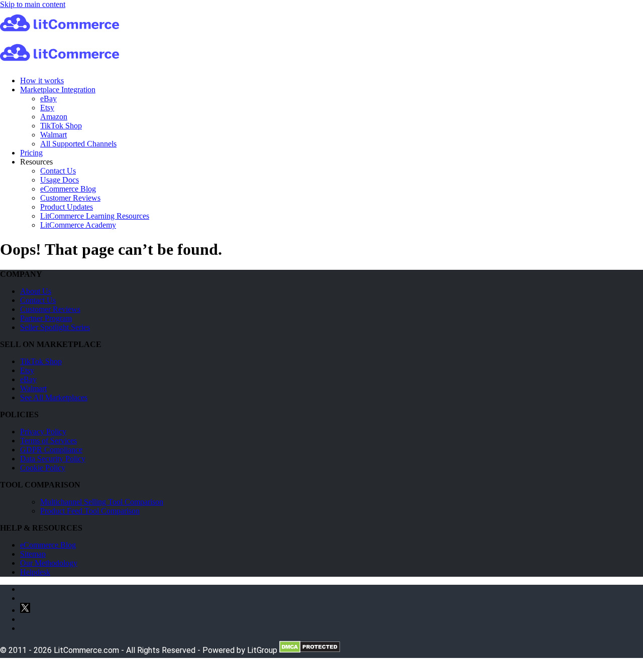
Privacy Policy (43, 431)
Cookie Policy (42, 467)
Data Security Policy (52, 458)
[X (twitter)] (25, 610)
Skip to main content (32, 4)
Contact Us (58, 170)
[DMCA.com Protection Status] (309, 650)
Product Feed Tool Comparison (90, 511)
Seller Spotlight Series (55, 327)
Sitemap (33, 554)
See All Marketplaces (53, 397)
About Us (35, 291)
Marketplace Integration (57, 89)
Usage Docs (59, 180)
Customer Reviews (70, 198)
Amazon (53, 116)
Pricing (31, 152)
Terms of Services (48, 440)
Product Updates (66, 207)
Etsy (47, 107)
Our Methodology (48, 563)
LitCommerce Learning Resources (94, 216)
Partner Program (46, 318)
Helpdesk (35, 572)
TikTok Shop (61, 125)
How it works (42, 80)
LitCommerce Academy (78, 225)
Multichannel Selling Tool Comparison (101, 501)
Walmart (53, 134)
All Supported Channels (78, 143)
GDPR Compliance (51, 449)
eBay (48, 98)
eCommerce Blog (68, 189)
